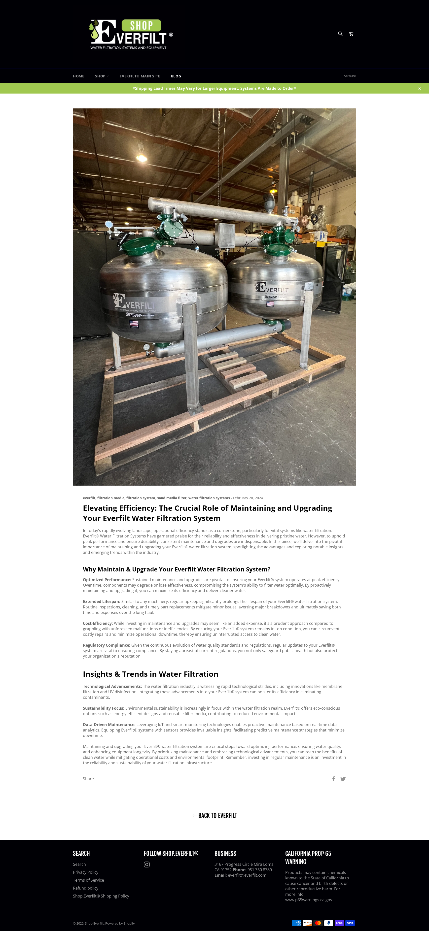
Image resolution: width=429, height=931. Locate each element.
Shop (101, 76)
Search (79, 864)
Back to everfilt (217, 815)
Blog (176, 76)
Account (350, 75)
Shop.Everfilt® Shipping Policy (101, 896)
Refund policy (85, 888)
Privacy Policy (85, 872)
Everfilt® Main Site (140, 76)
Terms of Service (88, 880)
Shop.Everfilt (94, 923)
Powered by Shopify (120, 923)
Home (78, 76)
